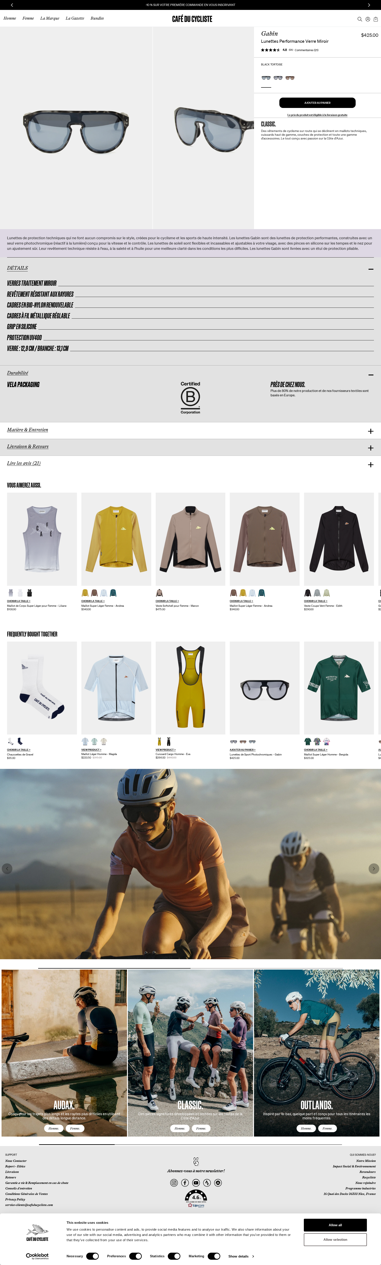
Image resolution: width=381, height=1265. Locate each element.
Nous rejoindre (365, 1183)
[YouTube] (196, 1183)
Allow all (335, 1225)
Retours (10, 1177)
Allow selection (335, 1239)
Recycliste (369, 1177)
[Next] (371, 1057)
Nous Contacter (16, 1161)
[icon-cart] (375, 18)
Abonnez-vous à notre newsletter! (196, 1171)
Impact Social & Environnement (354, 1166)
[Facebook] (185, 1183)
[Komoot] (218, 1183)
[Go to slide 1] (114, 968)
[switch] (135, 1256)
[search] (358, 18)
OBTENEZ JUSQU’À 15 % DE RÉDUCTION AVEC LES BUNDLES (190, 5)
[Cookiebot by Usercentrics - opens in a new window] (37, 1256)
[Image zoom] (76, 128)
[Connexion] (366, 18)
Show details (238, 1256)
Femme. (75, 1128)
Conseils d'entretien (18, 1188)
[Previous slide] (12, 5)
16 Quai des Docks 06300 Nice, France (350, 1194)
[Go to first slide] (369, 5)
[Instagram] (174, 1183)
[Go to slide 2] (266, 968)
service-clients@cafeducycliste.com (29, 1205)
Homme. (54, 1128)
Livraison (12, 1172)
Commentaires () (306, 50)
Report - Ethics (15, 1166)
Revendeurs (368, 1172)
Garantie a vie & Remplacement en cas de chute (36, 1183)
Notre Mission (366, 1161)
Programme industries (361, 1188)
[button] (317, 103)
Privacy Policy (15, 1199)
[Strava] (207, 1183)
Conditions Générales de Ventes (26, 1194)
